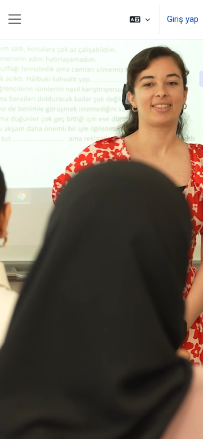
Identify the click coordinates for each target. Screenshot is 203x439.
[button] (139, 19)
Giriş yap (182, 19)
